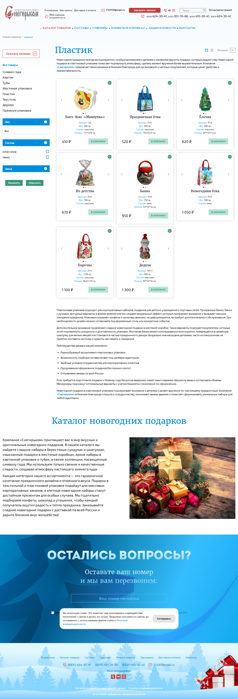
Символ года (12, 72)
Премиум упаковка (17, 110)
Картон (8, 77)
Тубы (6, 83)
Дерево (8, 105)
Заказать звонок (145, 10)
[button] (84, 113)
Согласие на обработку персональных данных (100, 688)
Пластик (9, 94)
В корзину (98, 141)
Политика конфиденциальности (145, 688)
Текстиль (9, 99)
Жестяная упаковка (17, 88)
